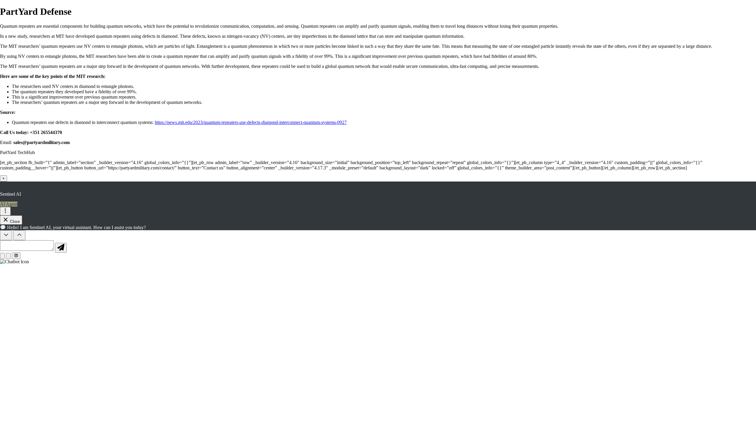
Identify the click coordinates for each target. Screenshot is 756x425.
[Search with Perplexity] (16, 256)
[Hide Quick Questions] (6, 235)
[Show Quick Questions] (19, 235)
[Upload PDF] (2, 256)
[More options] (5, 211)
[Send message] (61, 248)
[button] (378, 261)
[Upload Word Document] (8, 256)
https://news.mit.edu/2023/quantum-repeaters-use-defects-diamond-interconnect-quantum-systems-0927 (251, 122)
